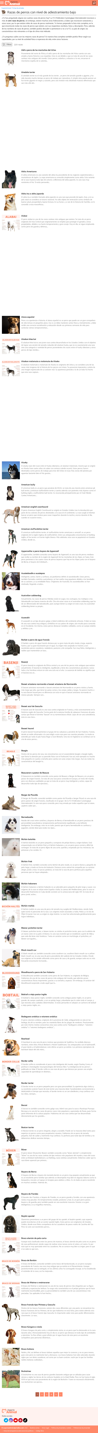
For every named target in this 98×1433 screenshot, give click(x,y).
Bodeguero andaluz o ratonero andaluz (39, 1016)
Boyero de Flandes (29, 1194)
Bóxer (24, 1149)
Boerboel (25, 1039)
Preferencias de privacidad (82, 1428)
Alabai (24, 216)
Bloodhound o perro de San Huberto (37, 972)
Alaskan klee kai (28, 339)
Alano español (27, 317)
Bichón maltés (27, 906)
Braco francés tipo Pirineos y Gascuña (38, 1305)
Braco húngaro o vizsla (31, 1327)
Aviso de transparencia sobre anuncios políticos (18, 1431)
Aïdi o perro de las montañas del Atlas (38, 50)
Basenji (24, 662)
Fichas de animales (18, 8)
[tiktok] (25, 1420)
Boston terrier (27, 1127)
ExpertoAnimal (6, 8)
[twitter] (6, 1420)
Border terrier (27, 1083)
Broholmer (26, 1371)
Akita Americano (29, 171)
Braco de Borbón (29, 1260)
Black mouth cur (28, 950)
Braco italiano (27, 1349)
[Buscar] (94, 3)
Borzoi (24, 1105)
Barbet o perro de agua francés (35, 640)
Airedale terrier (28, 72)
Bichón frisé (26, 861)
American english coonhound (34, 507)
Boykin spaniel (28, 1216)
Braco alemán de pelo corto (33, 1238)
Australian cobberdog (31, 595)
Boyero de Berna (28, 1172)
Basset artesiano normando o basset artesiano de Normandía (49, 684)
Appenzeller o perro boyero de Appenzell (40, 551)
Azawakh (25, 618)
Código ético (40, 1431)
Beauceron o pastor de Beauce (35, 773)
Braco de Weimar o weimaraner (35, 1282)
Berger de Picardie (29, 795)
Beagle (24, 751)
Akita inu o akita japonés (32, 194)
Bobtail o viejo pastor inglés (34, 994)
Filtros (8, 44)
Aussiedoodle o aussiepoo (33, 573)
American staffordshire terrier (34, 529)
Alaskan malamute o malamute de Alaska (40, 361)
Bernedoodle (27, 817)
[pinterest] (20, 1420)
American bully (28, 485)
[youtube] (15, 1420)
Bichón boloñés (28, 839)
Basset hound (27, 728)
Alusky (24, 462)
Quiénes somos (34, 1428)
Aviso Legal (45, 1428)
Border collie (27, 1061)
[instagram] (11, 1420)
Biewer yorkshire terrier (31, 928)
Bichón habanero (29, 883)
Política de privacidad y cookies (61, 1428)
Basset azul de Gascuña (31, 706)
